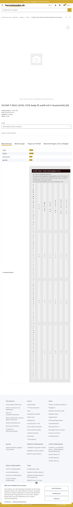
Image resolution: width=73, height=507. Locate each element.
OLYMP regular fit (54, 457)
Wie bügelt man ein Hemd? (57, 430)
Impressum (7, 501)
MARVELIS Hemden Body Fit (35, 472)
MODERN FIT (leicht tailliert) (35, 451)
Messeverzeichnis (54, 427)
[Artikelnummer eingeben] (69, 10)
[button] (56, 5)
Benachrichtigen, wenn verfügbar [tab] (56, 144)
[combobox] (36, 127)
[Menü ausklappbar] (2, 4)
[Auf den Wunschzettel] (68, 28)
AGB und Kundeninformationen (12, 413)
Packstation (30, 436)
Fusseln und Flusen (54, 433)
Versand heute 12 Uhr (33, 423)
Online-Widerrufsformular (14, 404)
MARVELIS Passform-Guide (56, 411)
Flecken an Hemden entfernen (58, 404)
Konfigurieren (56, 493)
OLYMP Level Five (54, 461)
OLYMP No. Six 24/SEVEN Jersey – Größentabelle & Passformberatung (56, 449)
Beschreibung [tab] (6, 144)
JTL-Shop (64, 504)
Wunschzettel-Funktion (34, 430)
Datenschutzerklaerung (19, 501)
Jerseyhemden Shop (33, 469)
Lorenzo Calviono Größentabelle (11, 479)
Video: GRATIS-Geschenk (34, 427)
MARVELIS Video (53, 414)
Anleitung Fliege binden (56, 420)
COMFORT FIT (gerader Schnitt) (36, 447)
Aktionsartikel (31, 404)
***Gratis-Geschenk (33, 408)
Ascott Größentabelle (12, 472)
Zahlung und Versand (12, 426)
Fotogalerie (52, 408)
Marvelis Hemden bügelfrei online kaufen (14, 448)
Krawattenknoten (54, 423)
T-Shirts (10, 114)
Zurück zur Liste (7, 17)
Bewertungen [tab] (20, 144)
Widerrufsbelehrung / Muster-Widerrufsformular (15, 419)
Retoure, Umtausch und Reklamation (13, 408)
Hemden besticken (32, 433)
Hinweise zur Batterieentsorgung (11, 430)
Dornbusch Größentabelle (13, 475)
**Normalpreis (31, 439)
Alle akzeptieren (57, 488)
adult (31, 156)
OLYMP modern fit (54, 454)
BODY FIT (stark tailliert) (34, 454)
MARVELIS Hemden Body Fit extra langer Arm (35, 476)
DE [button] (49, 5)
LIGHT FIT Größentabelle (13, 469)
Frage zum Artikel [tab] (34, 144)
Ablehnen (57, 498)
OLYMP (31, 153)
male (31, 160)
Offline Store (31, 417)
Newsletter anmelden (33, 414)
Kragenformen (53, 417)
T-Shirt (31, 150)
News (29, 411)
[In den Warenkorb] (2, 23)
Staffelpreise (31, 420)
